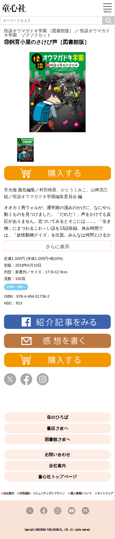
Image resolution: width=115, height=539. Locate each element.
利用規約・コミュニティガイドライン (42, 493)
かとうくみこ (73, 190)
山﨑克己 (99, 190)
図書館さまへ (57, 439)
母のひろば (57, 417)
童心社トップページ (57, 477)
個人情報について (81, 493)
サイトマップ (105, 493)
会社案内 (57, 465)
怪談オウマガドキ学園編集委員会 (45, 196)
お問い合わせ (57, 454)
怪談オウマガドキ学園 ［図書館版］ (39, 30)
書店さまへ (57, 428)
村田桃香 (47, 190)
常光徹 (10, 190)
